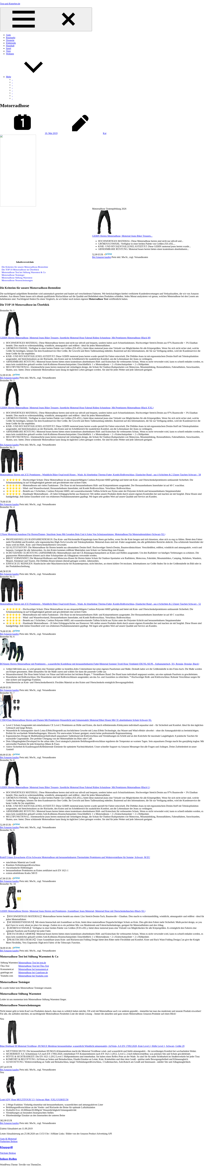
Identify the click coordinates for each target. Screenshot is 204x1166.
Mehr (8, 76)
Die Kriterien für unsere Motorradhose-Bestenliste (25, 267)
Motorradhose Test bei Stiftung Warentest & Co (24, 272)
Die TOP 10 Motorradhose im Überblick (20, 269)
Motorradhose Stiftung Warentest (17, 277)
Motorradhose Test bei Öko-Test (33, 966)
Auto (8, 35)
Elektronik (11, 43)
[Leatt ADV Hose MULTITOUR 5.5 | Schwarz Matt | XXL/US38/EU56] (12, 1097)
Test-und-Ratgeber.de (10, 3)
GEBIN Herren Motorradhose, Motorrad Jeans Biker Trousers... (122, 236)
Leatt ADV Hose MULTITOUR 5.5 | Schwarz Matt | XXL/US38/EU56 (34, 1099)
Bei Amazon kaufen (101, 257)
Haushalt (10, 45)
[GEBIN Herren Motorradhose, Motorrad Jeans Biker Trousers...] (104, 233)
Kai (104, 133)
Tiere (8, 51)
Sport (8, 48)
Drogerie (10, 40)
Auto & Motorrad (8, 1138)
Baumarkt (10, 37)
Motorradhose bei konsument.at (33, 969)
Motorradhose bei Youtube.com (33, 976)
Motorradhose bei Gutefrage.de (33, 972)
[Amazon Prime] (108, 254)
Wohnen (10, 53)
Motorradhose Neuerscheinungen (17, 280)
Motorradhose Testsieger (13, 275)
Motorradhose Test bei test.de (32, 962)
